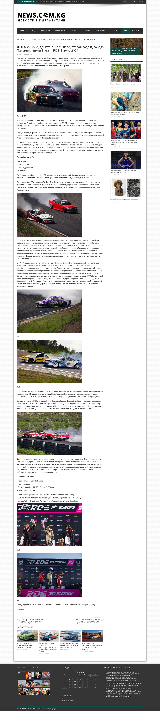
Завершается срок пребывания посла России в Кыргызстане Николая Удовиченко (32, 620)
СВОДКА (34, 31)
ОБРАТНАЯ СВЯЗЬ (68, 701)
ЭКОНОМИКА (99, 31)
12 (75, 682)
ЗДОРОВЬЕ (60, 31)
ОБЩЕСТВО (46, 31)
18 (70, 684)
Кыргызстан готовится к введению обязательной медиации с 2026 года (58, 1)
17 (64, 684)
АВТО (126, 31)
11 (69, 682)
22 (90, 684)
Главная (23, 31)
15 (90, 682)
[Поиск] (135, 1)
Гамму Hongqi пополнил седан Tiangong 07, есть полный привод (69, 645)
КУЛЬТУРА (72, 31)
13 (80, 682)
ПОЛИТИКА (85, 31)
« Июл (64, 692)
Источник (20, 609)
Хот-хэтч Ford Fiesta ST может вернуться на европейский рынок (26, 645)
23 (95, 684)
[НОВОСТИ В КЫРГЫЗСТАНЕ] (41, 21)
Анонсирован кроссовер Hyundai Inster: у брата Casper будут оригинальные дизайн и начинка (88, 620)
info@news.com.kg (132, 693)
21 (85, 684)
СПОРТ (117, 31)
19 (75, 684)
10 (64, 682)
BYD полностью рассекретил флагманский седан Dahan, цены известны (92, 646)
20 (80, 684)
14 (85, 682)
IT (109, 31)
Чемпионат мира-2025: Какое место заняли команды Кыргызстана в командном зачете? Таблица (124, 142)
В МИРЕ (135, 31)
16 (95, 682)
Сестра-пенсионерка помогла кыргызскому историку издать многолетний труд (124, 50)
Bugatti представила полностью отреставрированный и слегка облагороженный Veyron (47, 647)
